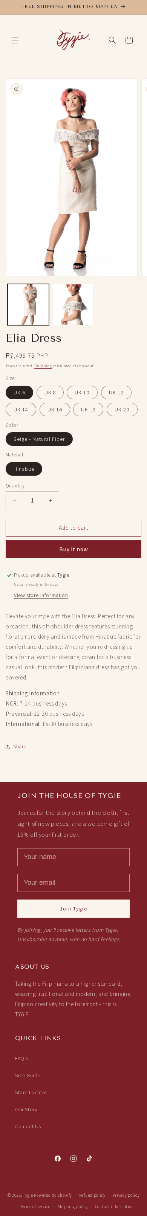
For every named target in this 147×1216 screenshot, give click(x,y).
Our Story (26, 1109)
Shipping (43, 365)
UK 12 (116, 392)
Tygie (28, 1194)
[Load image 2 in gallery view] (73, 305)
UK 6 (19, 392)
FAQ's (21, 1058)
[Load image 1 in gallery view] (28, 305)
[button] (15, 40)
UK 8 (50, 392)
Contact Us (28, 1126)
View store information (41, 595)
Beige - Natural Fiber (39, 439)
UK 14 (21, 409)
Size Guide (27, 1075)
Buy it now (73, 549)
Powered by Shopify (53, 1194)
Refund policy (92, 1195)
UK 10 (82, 392)
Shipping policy (73, 1206)
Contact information (114, 1206)
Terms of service (35, 1206)
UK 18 (88, 409)
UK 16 (54, 409)
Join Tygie (73, 908)
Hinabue (24, 468)
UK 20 (122, 409)
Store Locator (31, 1092)
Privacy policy (126, 1195)
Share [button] (19, 746)
